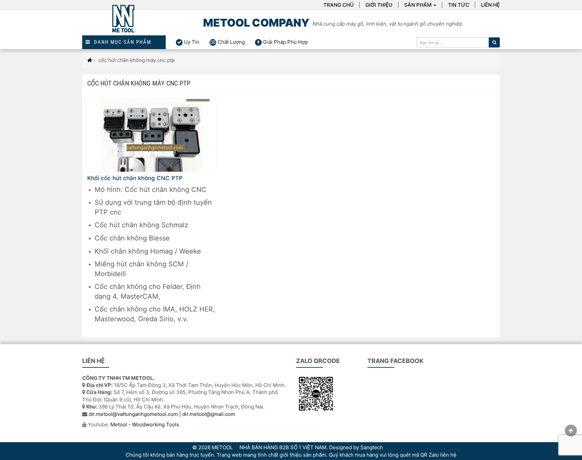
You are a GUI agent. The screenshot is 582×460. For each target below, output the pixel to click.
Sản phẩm (417, 5)
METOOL (222, 447)
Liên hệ (490, 5)
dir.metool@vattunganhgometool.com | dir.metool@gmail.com (162, 414)
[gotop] (571, 430)
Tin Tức (458, 5)
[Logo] (124, 22)
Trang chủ (338, 5)
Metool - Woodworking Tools (144, 424)
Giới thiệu (378, 5)
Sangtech (371, 447)
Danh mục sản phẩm (121, 42)
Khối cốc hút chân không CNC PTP (135, 178)
